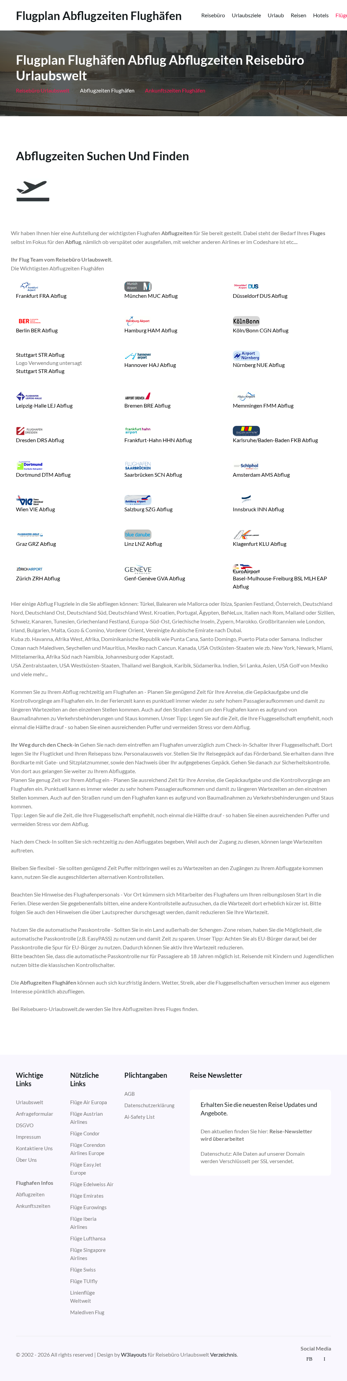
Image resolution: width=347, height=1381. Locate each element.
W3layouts (134, 1354)
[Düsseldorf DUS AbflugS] (246, 286)
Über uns (26, 1160)
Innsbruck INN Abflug (258, 509)
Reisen (298, 15)
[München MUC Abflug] (137, 286)
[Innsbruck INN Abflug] (246, 499)
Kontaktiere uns (34, 1148)
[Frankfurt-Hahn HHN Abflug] (137, 430)
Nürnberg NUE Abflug (259, 365)
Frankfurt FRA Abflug (41, 295)
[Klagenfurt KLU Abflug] (246, 534)
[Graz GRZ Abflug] (29, 534)
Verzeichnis (223, 1354)
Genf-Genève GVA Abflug (154, 578)
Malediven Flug (87, 1312)
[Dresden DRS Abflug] (29, 430)
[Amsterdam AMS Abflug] (246, 464)
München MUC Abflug (151, 295)
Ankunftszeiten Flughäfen (174, 90)
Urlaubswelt (29, 1102)
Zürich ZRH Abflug (38, 578)
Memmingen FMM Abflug (263, 405)
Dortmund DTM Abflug (43, 474)
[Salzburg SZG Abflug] (137, 499)
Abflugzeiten (30, 1194)
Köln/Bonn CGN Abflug (260, 330)
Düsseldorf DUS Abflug (260, 295)
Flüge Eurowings (88, 1207)
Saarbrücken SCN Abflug (153, 474)
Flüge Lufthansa (88, 1238)
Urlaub (276, 15)
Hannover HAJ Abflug (150, 365)
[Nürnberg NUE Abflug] (246, 355)
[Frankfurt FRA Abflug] (29, 286)
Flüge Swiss (83, 1269)
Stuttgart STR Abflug (40, 354)
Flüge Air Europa (88, 1102)
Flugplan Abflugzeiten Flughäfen (99, 15)
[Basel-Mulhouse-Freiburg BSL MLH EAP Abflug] (246, 568)
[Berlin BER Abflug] (29, 320)
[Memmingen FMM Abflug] (246, 395)
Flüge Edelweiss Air (92, 1184)
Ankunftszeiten (33, 1206)
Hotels (321, 15)
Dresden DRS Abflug (40, 440)
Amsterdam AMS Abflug (261, 474)
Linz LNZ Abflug (143, 543)
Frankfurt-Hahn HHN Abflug (158, 440)
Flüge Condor (85, 1133)
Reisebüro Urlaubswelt (42, 90)
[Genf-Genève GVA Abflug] (137, 568)
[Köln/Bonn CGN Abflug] (246, 320)
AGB (129, 1094)
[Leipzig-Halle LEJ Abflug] (29, 395)
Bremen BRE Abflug (147, 405)
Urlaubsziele (246, 15)
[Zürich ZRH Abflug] (29, 568)
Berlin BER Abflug (37, 330)
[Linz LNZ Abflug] (137, 534)
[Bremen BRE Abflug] (137, 395)
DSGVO (25, 1125)
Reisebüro (213, 15)
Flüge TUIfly (84, 1281)
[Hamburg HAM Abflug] (137, 320)
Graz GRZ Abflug (36, 543)
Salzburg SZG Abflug (148, 509)
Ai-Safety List (139, 1117)
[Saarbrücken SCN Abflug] (137, 464)
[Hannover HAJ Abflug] (137, 355)
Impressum (28, 1137)
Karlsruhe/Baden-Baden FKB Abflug (275, 440)
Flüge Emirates (87, 1196)
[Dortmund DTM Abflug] (29, 464)
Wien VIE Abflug (35, 509)
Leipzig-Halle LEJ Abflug (44, 405)
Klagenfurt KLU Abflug (259, 543)
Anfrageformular (34, 1114)
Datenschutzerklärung (149, 1105)
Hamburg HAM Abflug (150, 330)
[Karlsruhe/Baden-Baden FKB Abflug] (246, 430)
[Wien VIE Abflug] (29, 499)
